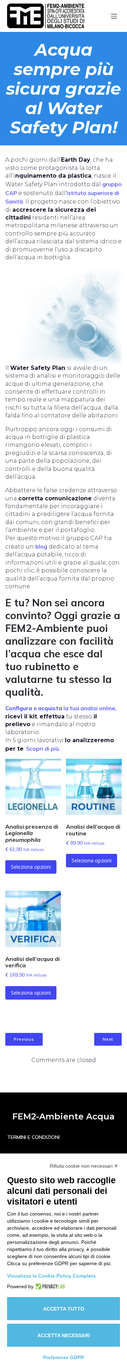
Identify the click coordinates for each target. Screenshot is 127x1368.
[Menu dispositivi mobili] (114, 16)
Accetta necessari (63, 1335)
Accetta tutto (63, 1309)
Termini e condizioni (33, 1137)
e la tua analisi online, (60, 708)
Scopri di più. (43, 748)
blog (41, 546)
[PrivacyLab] (49, 1286)
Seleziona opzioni (31, 866)
